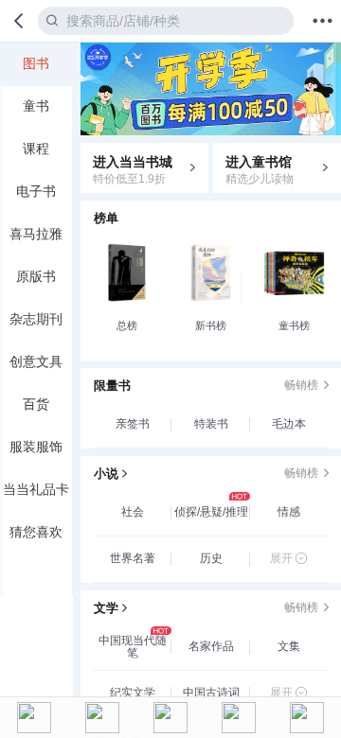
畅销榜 (301, 385)
